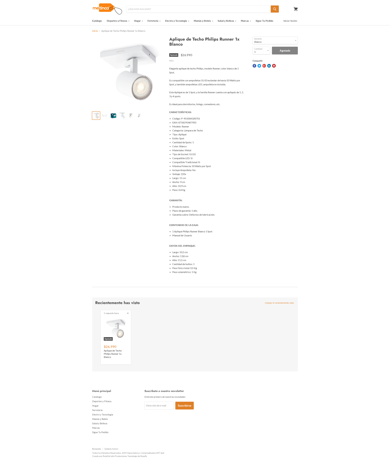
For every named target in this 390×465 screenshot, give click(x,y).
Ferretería (153, 20)
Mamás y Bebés (202, 20)
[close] (127, 313)
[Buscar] (275, 9)
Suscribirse (184, 405)
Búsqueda (96, 449)
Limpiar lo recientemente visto (279, 303)
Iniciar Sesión (290, 20)
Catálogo (97, 20)
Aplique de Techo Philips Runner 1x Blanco (113, 353)
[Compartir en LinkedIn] (269, 66)
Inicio (95, 30)
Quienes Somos (111, 449)
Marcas (245, 20)
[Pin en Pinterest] (274, 66)
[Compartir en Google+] (264, 66)
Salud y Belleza (226, 20)
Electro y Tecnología (176, 20)
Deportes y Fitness (117, 20)
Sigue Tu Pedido (264, 20)
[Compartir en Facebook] (254, 66)
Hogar (137, 20)
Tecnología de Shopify (137, 456)
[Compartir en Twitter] (259, 66)
